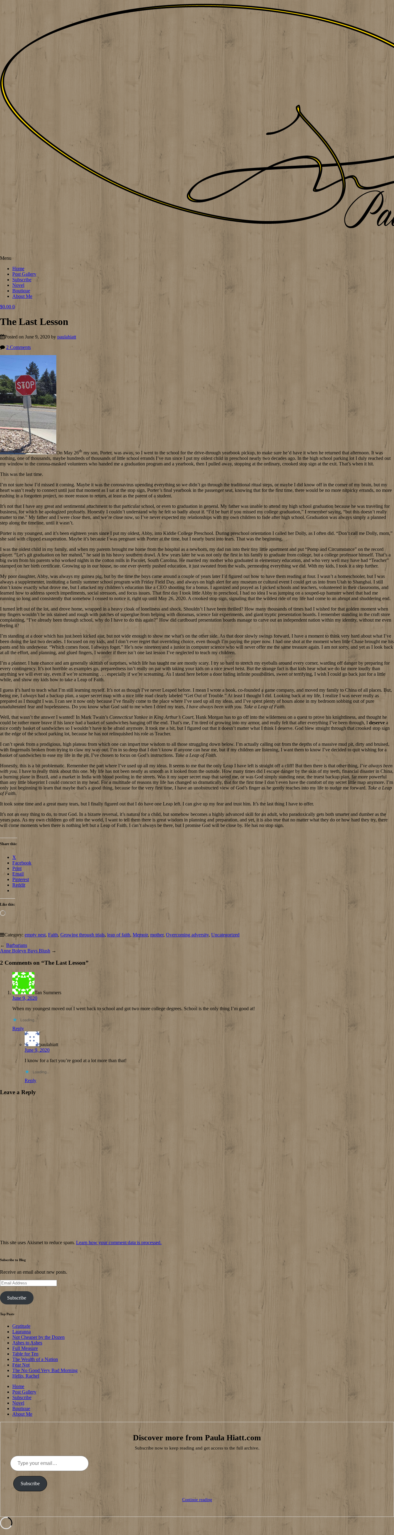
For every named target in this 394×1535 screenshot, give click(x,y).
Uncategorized (225, 934)
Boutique (21, 290)
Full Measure (25, 1348)
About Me (22, 296)
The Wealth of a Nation (35, 1359)
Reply (18, 1028)
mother (156, 934)
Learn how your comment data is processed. (119, 1242)
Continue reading (197, 1499)
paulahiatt (66, 336)
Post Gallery (24, 274)
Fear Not (21, 1364)
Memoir (140, 934)
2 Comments (18, 347)
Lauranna (21, 1331)
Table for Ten (25, 1353)
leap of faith (118, 934)
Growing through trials (82, 934)
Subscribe (21, 279)
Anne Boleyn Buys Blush (25, 950)
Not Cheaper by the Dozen (38, 1337)
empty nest (35, 934)
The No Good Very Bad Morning (45, 1370)
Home (18, 268)
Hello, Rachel (25, 1376)
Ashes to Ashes (27, 1342)
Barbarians (16, 945)
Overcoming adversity (187, 934)
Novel (18, 285)
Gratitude (21, 1326)
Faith (53, 934)
